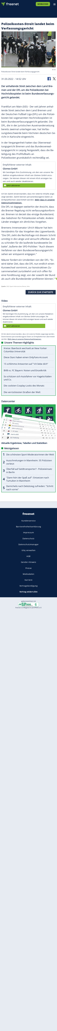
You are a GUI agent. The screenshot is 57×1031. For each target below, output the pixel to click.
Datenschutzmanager (28, 544)
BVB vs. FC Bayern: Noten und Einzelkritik (25, 370)
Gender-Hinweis (28, 562)
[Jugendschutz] (28, 604)
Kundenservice (28, 520)
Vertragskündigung (28, 586)
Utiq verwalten (29, 550)
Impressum (28, 532)
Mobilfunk (43, 4)
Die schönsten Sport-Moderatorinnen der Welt (30, 454)
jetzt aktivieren (13, 185)
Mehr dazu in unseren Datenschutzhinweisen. (24, 339)
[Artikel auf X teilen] (54, 78)
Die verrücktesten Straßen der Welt (22, 392)
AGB (28, 556)
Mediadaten (28, 574)
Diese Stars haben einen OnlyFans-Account (26, 357)
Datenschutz (28, 538)
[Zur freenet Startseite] (9, 3)
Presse (28, 568)
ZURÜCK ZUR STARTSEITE (40, 292)
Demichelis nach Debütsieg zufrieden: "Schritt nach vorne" (29, 488)
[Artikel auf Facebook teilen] (49, 78)
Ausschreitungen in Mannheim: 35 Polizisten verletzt (29, 462)
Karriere (28, 580)
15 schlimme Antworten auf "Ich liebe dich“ (26, 363)
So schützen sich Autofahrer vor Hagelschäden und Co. (28, 378)
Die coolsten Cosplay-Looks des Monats (24, 385)
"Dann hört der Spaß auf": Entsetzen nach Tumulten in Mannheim (27, 479)
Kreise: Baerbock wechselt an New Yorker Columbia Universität (25, 350)
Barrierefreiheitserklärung (28, 526)
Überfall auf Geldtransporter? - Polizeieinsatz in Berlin (29, 470)
